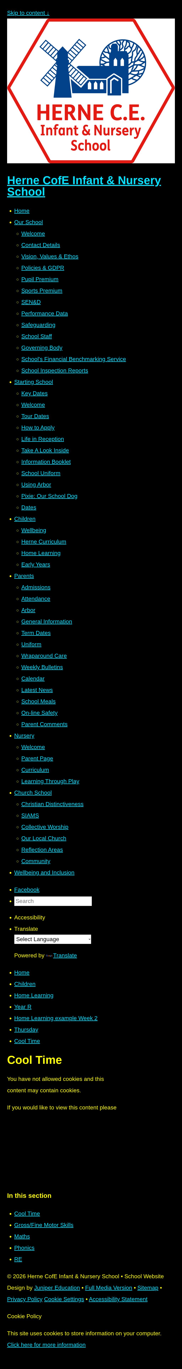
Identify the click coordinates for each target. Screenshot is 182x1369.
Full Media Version (108, 1287)
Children (25, 984)
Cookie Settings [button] (64, 1299)
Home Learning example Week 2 (56, 1018)
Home (22, 972)
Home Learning (33, 995)
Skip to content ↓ (28, 13)
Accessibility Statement (118, 1299)
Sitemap (147, 1287)
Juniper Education (57, 1287)
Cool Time (27, 1041)
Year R (22, 1007)
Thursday (26, 1029)
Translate (65, 955)
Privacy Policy (24, 1299)
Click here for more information (46, 1345)
